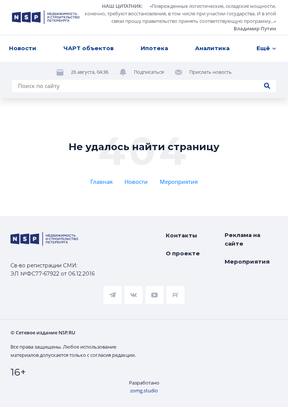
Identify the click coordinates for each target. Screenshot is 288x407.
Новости (22, 48)
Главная (101, 181)
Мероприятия (179, 181)
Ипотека (154, 48)
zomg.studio (144, 390)
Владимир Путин (255, 28)
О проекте (183, 253)
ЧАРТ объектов (88, 48)
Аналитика (212, 48)
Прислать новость (210, 72)
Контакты (181, 235)
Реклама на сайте (242, 239)
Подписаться (149, 72)
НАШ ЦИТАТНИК (121, 6)
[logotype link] (46, 17)
